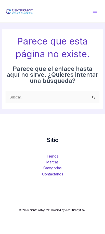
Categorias (52, 168)
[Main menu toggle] (95, 11)
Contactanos (52, 174)
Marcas (52, 162)
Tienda (53, 156)
